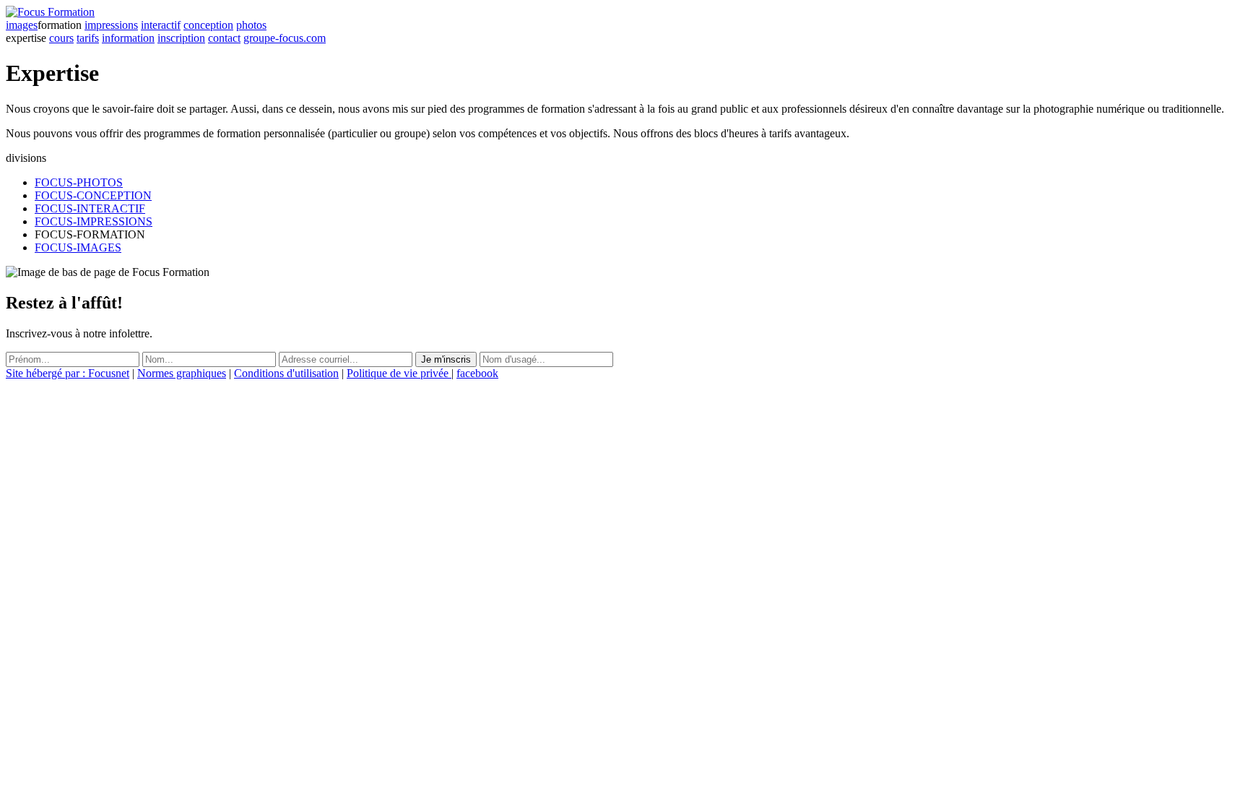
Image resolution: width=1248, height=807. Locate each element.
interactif (161, 25)
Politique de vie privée (399, 373)
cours (61, 38)
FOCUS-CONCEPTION (93, 195)
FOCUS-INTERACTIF (90, 208)
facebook (477, 373)
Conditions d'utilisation (286, 373)
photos (251, 25)
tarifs (88, 38)
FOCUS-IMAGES (78, 247)
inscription (181, 38)
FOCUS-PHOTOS (79, 182)
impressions (111, 25)
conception (208, 25)
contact (224, 38)
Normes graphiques (181, 373)
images (22, 25)
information (128, 38)
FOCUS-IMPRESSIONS (93, 221)
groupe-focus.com (284, 38)
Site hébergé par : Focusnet (67, 373)
